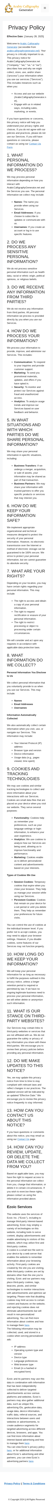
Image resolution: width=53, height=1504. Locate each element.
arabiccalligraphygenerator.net (23, 50)
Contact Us (23, 1139)
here (27, 1325)
